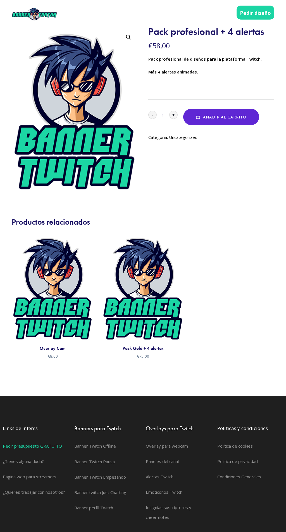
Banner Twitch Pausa (94, 461)
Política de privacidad (237, 461)
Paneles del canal (162, 461)
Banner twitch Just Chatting (100, 492)
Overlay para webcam (167, 446)
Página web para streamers (29, 476)
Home (107, 13)
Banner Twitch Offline (95, 446)
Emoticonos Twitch (164, 492)
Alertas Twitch (159, 476)
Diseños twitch (136, 13)
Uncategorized (183, 137)
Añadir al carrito (224, 117)
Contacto (219, 13)
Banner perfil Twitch (93, 507)
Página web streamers (180, 13)
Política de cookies (235, 446)
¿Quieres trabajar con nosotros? (34, 492)
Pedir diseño (255, 13)
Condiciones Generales (239, 476)
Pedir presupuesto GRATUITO (32, 446)
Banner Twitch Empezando (100, 477)
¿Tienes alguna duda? (23, 461)
